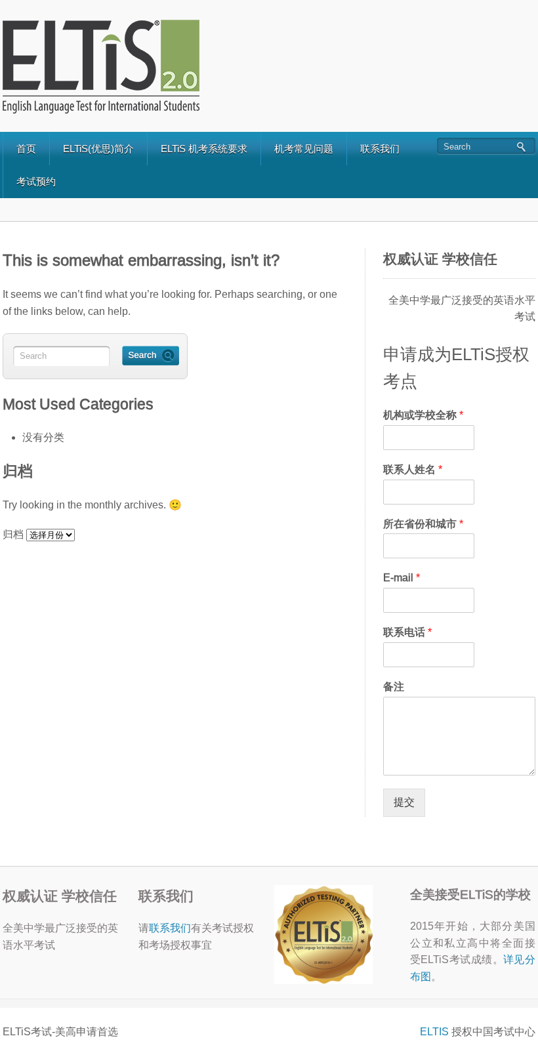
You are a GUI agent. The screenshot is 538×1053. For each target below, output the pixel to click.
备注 (393, 686)
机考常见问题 (303, 148)
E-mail (401, 577)
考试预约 (36, 181)
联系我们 (380, 148)
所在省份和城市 (423, 523)
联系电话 (407, 632)
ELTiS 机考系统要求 (204, 148)
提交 (404, 802)
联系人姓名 (412, 469)
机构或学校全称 (423, 415)
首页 (26, 148)
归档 (13, 534)
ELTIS (434, 1031)
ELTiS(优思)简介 (98, 148)
